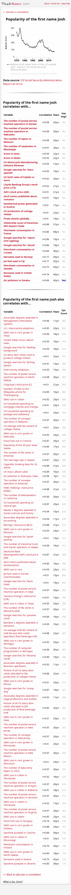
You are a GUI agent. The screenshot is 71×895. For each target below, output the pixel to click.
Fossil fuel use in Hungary (18, 821)
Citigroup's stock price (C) (18, 384)
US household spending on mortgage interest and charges (21, 405)
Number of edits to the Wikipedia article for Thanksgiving (16, 392)
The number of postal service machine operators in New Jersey (20, 727)
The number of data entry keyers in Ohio (18, 769)
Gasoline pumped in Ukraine (19, 863)
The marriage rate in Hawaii (19, 460)
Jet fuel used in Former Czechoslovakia (16, 575)
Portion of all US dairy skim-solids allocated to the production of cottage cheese (20, 673)
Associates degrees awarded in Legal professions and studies (21, 697)
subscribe (65, 3)
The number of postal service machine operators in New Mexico (20, 753)
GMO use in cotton (14, 399)
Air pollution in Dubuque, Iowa (21, 476)
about (47, 3)
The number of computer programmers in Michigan (18, 649)
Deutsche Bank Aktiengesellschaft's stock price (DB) (21, 554)
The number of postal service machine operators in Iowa (20, 590)
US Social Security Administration (41, 80)
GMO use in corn (13, 569)
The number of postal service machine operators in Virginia (20, 811)
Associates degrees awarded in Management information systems (21, 320)
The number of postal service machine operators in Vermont (20, 796)
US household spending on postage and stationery (19, 413)
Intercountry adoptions (16, 369)
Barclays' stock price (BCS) (18, 524)
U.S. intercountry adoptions (19, 328)
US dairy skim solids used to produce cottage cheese (19, 356)
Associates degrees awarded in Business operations (21, 664)
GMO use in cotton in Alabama (20, 790)
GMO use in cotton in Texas (19, 603)
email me (55, 3)
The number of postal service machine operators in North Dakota (20, 377)
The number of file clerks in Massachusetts (19, 609)
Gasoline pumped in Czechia (19, 832)
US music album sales (16, 471)
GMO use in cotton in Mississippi (15, 838)
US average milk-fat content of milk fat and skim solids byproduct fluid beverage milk (20, 633)
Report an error (13, 84)
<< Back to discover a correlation (22, 874)
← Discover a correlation (15, 12)
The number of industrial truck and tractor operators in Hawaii (21, 545)
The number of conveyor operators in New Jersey (17, 736)
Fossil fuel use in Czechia (17, 440)
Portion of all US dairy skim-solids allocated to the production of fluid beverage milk (19, 708)
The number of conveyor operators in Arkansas (17, 482)
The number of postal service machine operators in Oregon (20, 784)
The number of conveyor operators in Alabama (17, 420)
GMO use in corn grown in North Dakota (18, 853)
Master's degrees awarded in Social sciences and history (20, 511)
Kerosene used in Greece (17, 859)
